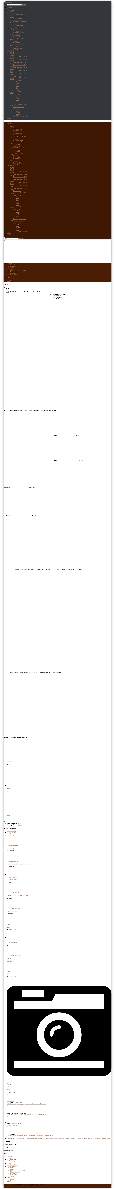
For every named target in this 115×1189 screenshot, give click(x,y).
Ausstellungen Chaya (19, 27)
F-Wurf (12, 63)
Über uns (9, 9)
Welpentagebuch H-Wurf (20, 70)
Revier (89, 1138)
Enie (11, 28)
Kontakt (9, 119)
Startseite (9, 7)
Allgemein (9, 1086)
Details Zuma (16, 35)
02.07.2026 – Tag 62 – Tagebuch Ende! (17, 895)
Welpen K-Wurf (17, 80)
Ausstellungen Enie (18, 32)
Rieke (11, 39)
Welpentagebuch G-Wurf (20, 67)
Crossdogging (51, 1138)
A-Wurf (12, 52)
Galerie (9, 118)
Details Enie (16, 30)
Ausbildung (10, 267)
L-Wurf (11, 93)
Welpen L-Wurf (17, 94)
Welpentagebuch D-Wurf (20, 59)
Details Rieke (16, 41)
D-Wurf (12, 58)
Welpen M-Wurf (17, 108)
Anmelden (9, 1156)
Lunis (17, 101)
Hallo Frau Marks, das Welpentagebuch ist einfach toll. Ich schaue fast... (26, 1104)
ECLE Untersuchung (12, 879)
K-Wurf (12, 79)
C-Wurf (12, 55)
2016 (25, 1138)
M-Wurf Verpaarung (18, 107)
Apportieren (35, 1138)
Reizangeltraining (15, 272)
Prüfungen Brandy (18, 14)
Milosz (18, 115)
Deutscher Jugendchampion (59, 1138)
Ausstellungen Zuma (18, 38)
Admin (7, 292)
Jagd (11, 280)
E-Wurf (12, 60)
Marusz (18, 114)
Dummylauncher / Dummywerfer (19, 270)
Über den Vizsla (11, 266)
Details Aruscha (17, 18)
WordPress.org (11, 1161)
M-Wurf (12, 105)
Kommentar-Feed (11, 1159)
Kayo (17, 83)
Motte (17, 109)
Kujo (17, 88)
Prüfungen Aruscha (18, 20)
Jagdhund (85, 1138)
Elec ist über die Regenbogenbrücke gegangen (20, 864)
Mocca (18, 112)
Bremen (47, 1138)
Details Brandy (17, 13)
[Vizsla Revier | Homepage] (8, 2)
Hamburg (79, 1138)
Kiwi (17, 81)
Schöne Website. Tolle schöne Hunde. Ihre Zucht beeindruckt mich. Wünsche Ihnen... (30, 1135)
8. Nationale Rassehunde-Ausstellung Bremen (15, 1138)
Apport (11, 269)
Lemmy (18, 97)
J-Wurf (11, 74)
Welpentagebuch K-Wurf (20, 91)
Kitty (17, 87)
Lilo (17, 95)
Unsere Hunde (11, 10)
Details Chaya (17, 24)
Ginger (9, 761)
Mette (17, 111)
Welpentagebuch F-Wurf (19, 65)
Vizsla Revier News (12, 265)
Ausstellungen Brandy (19, 16)
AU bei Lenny (10, 848)
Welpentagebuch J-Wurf (19, 77)
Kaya (17, 90)
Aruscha (12, 17)
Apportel (31, 1138)
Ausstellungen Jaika (18, 49)
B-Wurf (12, 53)
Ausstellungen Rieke (18, 44)
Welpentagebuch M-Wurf (20, 116)
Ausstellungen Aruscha (19, 21)
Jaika (11, 45)
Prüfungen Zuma (17, 37)
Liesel (17, 98)
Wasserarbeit (13, 274)
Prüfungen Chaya (18, 25)
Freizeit (12, 279)
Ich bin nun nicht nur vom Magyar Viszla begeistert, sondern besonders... (27, 1114)
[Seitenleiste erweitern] (4, 821)
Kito (17, 84)
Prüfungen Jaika (17, 48)
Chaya (11, 23)
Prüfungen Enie (17, 31)
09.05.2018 (10, 958)
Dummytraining (72, 1138)
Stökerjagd (109, 1138)
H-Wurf (12, 69)
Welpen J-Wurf (17, 76)
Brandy (12, 11)
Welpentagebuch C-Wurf (20, 56)
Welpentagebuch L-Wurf (19, 104)
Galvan (9, 788)
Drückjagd (67, 1138)
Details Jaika (16, 46)
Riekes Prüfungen (18, 42)
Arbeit (8, 277)
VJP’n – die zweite (12, 942)
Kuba (17, 86)
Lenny (17, 100)
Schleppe (12, 273)
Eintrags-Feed (11, 1158)
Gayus (8, 815)
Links (8, 281)
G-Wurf (12, 66)
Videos (12, 276)
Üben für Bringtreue (12, 1125)
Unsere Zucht (10, 51)
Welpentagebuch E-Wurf (20, 62)
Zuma (11, 34)
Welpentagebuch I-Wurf (19, 73)
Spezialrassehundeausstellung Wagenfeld (98, 1138)
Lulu (17, 102)
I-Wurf (11, 72)
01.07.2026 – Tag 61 (12, 911)
